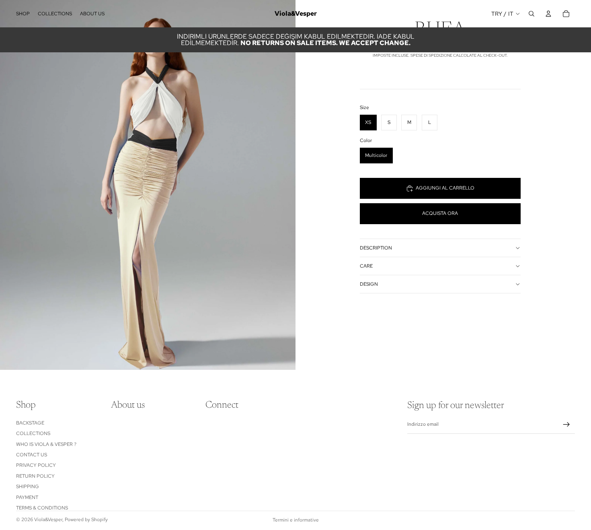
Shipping (27, 486)
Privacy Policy (36, 465)
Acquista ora (440, 213)
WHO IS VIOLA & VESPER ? (46, 444)
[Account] (548, 14)
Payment (27, 497)
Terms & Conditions (42, 508)
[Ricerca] (531, 14)
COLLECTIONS (33, 433)
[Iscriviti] (566, 424)
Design (369, 284)
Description (376, 248)
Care (366, 266)
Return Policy (35, 475)
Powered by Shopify (86, 519)
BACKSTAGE (30, 423)
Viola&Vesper (48, 519)
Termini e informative (296, 520)
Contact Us (31, 455)
